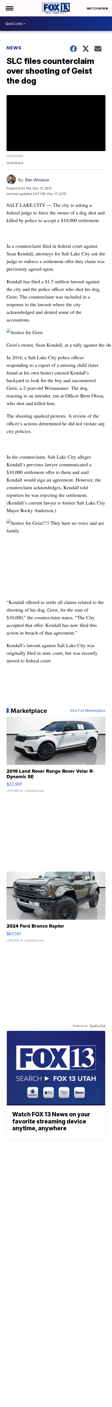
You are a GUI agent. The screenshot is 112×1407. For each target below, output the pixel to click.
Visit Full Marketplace (87, 711)
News (14, 48)
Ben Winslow (37, 179)
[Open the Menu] (9, 8)
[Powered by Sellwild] (97, 1026)
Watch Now (96, 8)
